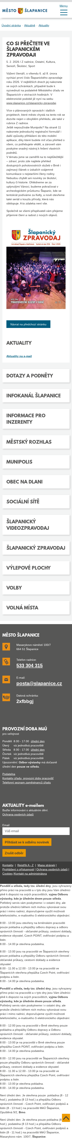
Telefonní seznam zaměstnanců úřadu (26, 782)
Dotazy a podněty (29, 376)
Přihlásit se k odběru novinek (27, 842)
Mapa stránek (46, 865)
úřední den (38, 741)
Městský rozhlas (29, 442)
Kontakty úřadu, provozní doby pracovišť (28, 778)
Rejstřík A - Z (25, 865)
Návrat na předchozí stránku (28, 324)
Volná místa (22, 608)
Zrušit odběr (14, 853)
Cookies (7, 873)
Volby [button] (14, 588)
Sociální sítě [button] (22, 502)
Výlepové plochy (28, 568)
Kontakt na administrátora (30, 873)
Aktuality (44, 25)
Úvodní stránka (11, 25)
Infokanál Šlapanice (33, 396)
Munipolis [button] (19, 462)
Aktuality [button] (19, 343)
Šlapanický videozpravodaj (27, 525)
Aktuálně (29, 25)
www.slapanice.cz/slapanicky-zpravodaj (31, 103)
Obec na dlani (24, 482)
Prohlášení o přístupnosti (18, 869)
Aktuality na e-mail (19, 356)
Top (66, 1118)
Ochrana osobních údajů (18, 814)
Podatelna (8, 774)
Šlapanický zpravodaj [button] (35, 548)
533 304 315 (29, 665)
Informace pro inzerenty (25, 419)
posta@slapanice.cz (39, 683)
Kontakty (7, 865)
